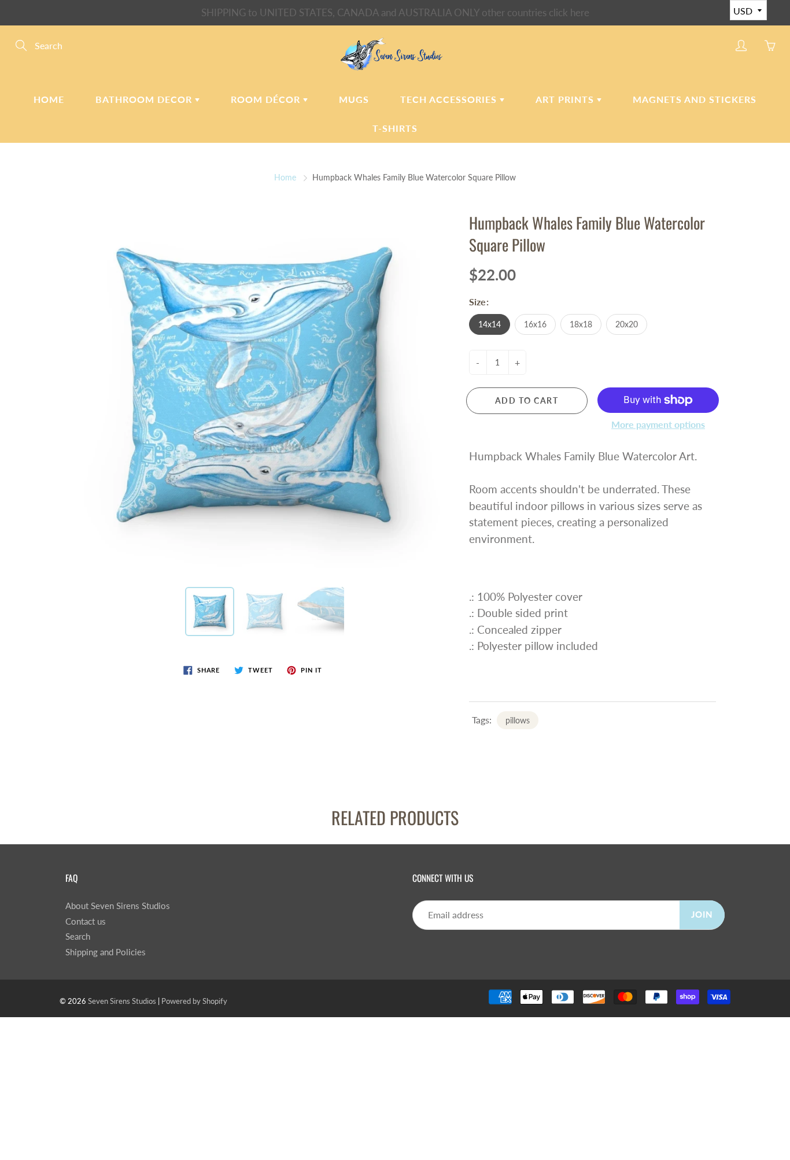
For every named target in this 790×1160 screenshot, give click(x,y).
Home (49, 99)
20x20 (626, 324)
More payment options (658, 424)
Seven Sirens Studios (122, 1001)
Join (702, 914)
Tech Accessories (450, 99)
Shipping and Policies (105, 952)
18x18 (581, 324)
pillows (517, 720)
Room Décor (267, 99)
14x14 (489, 324)
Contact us (85, 921)
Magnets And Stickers (694, 99)
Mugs (354, 99)
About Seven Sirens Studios (117, 906)
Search (77, 936)
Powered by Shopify (194, 1001)
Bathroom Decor (145, 99)
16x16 (535, 324)
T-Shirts (395, 128)
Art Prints (566, 99)
